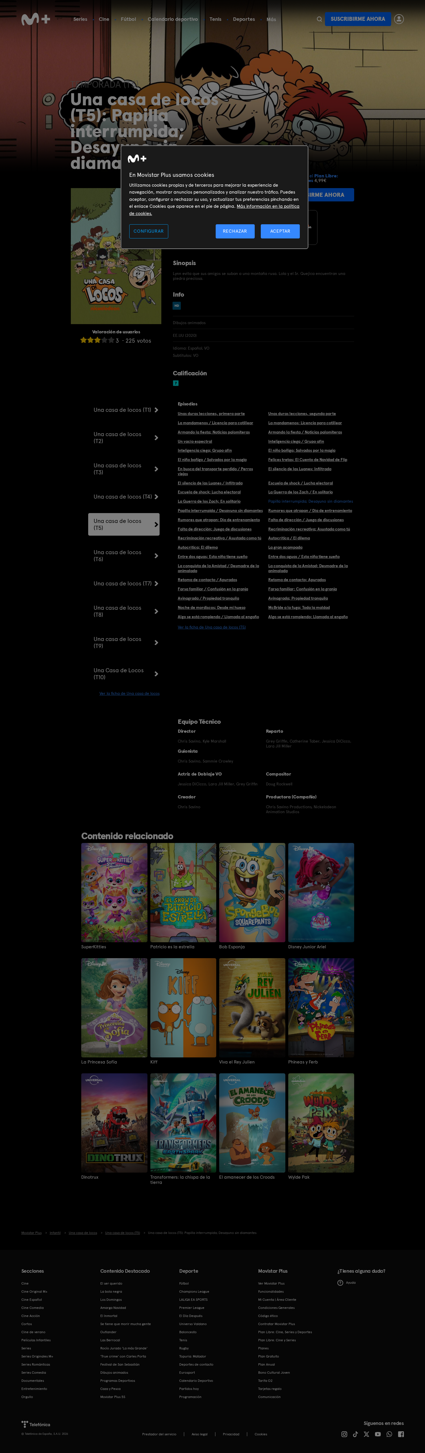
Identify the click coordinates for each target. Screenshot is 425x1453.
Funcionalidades (271, 1291)
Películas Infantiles (36, 1340)
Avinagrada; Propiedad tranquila (298, 598)
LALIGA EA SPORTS (193, 1300)
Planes (263, 1348)
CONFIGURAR (149, 231)
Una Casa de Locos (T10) (119, 674)
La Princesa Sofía (99, 1062)
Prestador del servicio (159, 1434)
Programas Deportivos (117, 1381)
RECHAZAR (235, 231)
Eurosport (187, 1373)
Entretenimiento (34, 1389)
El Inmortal (108, 1316)
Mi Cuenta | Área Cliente (277, 1300)
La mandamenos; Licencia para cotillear (305, 422)
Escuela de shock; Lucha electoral (209, 492)
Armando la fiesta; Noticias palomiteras (214, 432)
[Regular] (97, 340)
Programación (190, 1397)
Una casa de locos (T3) (117, 469)
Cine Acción (30, 1316)
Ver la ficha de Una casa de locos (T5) (212, 627)
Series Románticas (35, 1364)
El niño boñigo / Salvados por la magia (212, 459)
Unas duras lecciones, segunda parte (302, 413)
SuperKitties (93, 946)
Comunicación (269, 1397)
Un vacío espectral (195, 441)
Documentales (32, 1381)
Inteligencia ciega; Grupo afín (205, 450)
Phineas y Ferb (303, 1062)
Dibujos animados (114, 1373)
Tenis (215, 19)
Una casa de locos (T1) (122, 409)
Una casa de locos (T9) (117, 642)
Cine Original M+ (34, 1291)
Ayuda (351, 1283)
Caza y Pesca (110, 1389)
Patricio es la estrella (172, 946)
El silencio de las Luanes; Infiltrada (299, 468)
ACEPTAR (280, 231)
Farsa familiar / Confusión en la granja (213, 589)
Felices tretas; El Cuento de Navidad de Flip (307, 459)
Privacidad (231, 1434)
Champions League (194, 1291)
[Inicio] (35, 19)
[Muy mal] (83, 340)
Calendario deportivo (173, 19)
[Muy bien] (111, 340)
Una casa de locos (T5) (117, 524)
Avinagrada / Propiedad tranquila (208, 598)
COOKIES (261, 1434)
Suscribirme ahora (358, 19)
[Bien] (104, 340)
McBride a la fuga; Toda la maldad (299, 607)
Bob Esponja (232, 946)
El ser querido (111, 1283)
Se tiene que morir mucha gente (125, 1324)
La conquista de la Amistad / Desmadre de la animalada (218, 568)
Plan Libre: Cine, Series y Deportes (285, 1332)
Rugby (184, 1348)
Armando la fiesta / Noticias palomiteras (305, 432)
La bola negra (111, 1291)
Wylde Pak (299, 1177)
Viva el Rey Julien (237, 1062)
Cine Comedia (32, 1308)
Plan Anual (266, 1364)
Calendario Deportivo (196, 1381)
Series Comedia (33, 1373)
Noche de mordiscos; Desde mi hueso (211, 607)
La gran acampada (285, 547)
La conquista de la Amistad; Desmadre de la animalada (308, 568)
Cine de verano (33, 1332)
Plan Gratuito (268, 1356)
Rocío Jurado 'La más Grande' (123, 1348)
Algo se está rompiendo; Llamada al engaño (308, 616)
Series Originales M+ (37, 1356)
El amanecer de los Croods (247, 1177)
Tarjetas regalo (270, 1389)
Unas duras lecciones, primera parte (211, 413)
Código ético (268, 1316)
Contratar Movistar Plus (276, 1324)
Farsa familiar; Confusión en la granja (302, 589)
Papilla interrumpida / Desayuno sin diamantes (220, 510)
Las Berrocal (110, 1340)
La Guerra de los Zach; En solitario (209, 501)
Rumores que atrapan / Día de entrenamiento (310, 510)
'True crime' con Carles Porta (123, 1356)
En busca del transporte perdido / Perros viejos (215, 471)
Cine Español (31, 1300)
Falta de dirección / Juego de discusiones (306, 519)
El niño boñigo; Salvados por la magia (301, 450)
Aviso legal (200, 1434)
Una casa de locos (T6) (117, 556)
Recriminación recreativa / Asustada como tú (219, 538)
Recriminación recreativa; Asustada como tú (309, 529)
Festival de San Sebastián (120, 1364)
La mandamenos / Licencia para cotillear (215, 422)
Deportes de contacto (196, 1364)
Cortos (26, 1324)
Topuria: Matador (192, 1356)
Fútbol (128, 19)
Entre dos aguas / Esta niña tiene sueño (304, 556)
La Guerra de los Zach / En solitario (300, 492)
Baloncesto (188, 1332)
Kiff (154, 1062)
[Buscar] (319, 19)
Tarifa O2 (265, 1381)
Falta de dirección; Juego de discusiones (215, 529)
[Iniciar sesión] (399, 19)
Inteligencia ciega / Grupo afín (296, 441)
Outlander (108, 1332)
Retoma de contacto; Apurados (297, 579)
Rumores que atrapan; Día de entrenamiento (219, 519)
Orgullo (27, 1397)
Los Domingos (111, 1300)
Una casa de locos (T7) (123, 583)
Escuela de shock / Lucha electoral (300, 483)
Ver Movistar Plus (271, 1283)
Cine (104, 19)
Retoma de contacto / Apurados (207, 579)
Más (271, 19)
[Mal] (90, 340)
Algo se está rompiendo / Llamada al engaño (218, 616)
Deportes (244, 19)
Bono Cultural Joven (274, 1373)
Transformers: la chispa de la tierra (180, 1180)
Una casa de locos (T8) (117, 611)
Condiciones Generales (276, 1308)
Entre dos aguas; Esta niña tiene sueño (212, 556)
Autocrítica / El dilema (289, 538)
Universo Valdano (193, 1324)
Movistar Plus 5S (112, 1397)
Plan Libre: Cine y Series (277, 1340)
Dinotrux (89, 1177)
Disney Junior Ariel (307, 946)
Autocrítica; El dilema (198, 547)
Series (80, 19)
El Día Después (190, 1316)
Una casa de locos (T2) (117, 437)
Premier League (191, 1308)
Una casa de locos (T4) (123, 496)
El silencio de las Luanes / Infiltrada (210, 483)
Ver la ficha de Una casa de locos (129, 693)
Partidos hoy (189, 1389)
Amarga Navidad (113, 1308)
